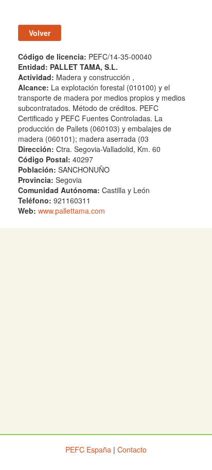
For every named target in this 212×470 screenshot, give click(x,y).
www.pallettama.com (71, 210)
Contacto (132, 449)
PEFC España (88, 449)
